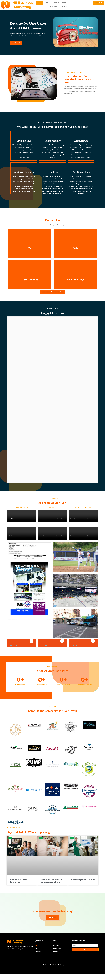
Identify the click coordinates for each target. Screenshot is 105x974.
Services (56, 2)
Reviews (65, 2)
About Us (47, 2)
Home (39, 2)
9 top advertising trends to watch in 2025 (83, 880)
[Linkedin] (18, 956)
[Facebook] (9, 956)
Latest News (53, 6)
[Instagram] (13, 956)
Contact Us (64, 6)
